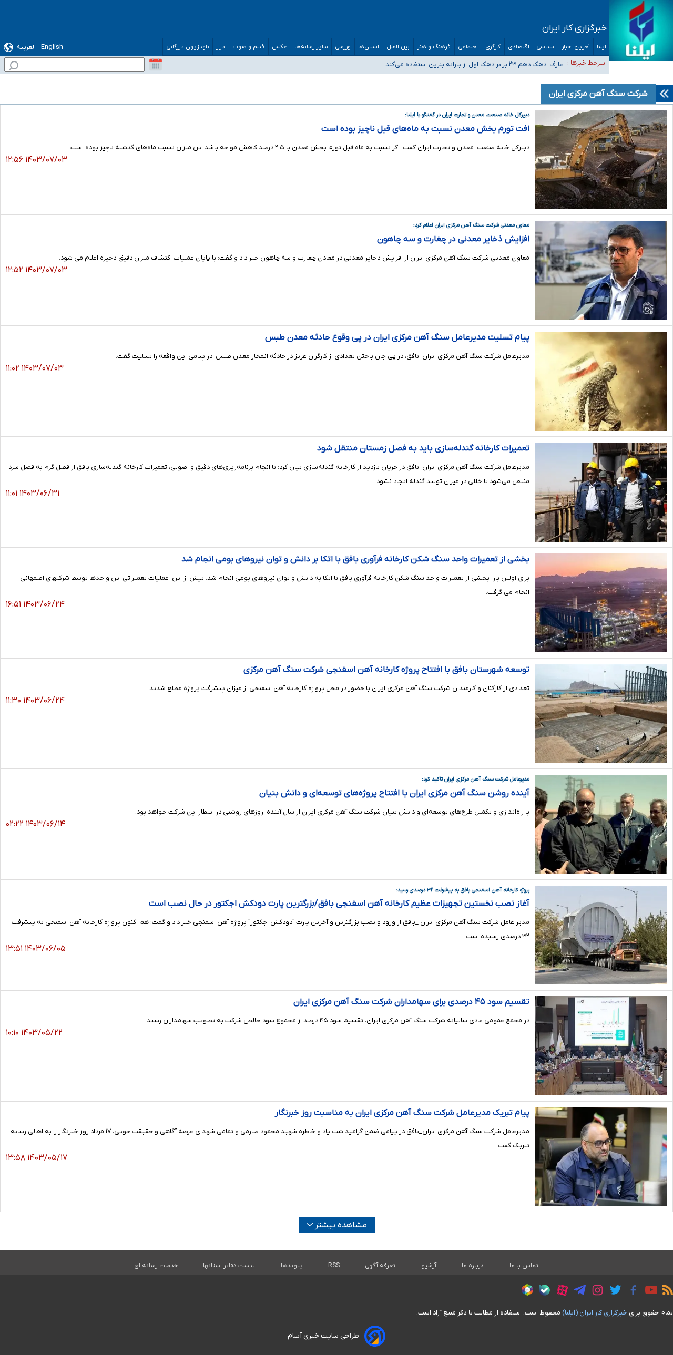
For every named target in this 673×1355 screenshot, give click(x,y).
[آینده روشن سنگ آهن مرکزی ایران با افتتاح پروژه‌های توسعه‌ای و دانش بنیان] (601, 824)
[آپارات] (559, 1291)
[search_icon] (13, 67)
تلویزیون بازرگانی (187, 47)
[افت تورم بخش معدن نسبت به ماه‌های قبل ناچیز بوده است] (601, 160)
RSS (334, 1265)
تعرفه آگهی (380, 1265)
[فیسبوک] (630, 1292)
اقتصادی (518, 47)
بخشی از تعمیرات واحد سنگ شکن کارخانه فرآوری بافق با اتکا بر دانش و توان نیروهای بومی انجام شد (355, 559)
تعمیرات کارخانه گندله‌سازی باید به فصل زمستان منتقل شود (423, 448)
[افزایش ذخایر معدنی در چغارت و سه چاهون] (601, 270)
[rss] (665, 1291)
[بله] (542, 1292)
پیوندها (292, 1265)
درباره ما (473, 1265)
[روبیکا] (525, 1291)
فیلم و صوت (248, 47)
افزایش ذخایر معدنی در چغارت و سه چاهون (453, 239)
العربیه (26, 47)
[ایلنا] (641, 30)
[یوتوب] (648, 1291)
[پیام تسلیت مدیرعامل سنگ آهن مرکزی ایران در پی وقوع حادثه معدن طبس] (601, 381)
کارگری (493, 47)
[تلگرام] (577, 1291)
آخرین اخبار (576, 47)
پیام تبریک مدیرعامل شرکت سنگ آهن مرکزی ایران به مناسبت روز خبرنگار (402, 1112)
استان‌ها (369, 47)
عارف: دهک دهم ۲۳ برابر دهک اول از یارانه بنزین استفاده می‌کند (474, 62)
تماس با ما (524, 1265)
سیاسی (545, 47)
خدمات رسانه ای (156, 1265)
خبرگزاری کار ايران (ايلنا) (594, 1312)
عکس (280, 47)
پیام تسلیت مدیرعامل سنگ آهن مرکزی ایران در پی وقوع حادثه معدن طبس (397, 337)
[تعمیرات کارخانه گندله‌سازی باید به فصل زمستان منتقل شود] (601, 492)
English (52, 47)
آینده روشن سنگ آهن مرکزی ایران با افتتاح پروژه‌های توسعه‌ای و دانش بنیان (394, 793)
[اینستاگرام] (595, 1292)
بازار (221, 47)
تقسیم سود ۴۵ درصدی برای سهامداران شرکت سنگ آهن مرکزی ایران (411, 1002)
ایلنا (601, 47)
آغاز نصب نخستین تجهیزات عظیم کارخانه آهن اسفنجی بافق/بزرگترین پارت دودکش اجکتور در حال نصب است (339, 903)
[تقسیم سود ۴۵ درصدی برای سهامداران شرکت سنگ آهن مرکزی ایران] (601, 1045)
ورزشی (343, 47)
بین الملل (398, 47)
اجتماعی (468, 47)
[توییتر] (612, 1291)
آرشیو (428, 1265)
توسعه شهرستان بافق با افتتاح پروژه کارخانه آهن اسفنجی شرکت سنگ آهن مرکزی (386, 669)
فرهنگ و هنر (434, 47)
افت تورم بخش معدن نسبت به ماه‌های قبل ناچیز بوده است (425, 129)
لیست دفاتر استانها (229, 1265)
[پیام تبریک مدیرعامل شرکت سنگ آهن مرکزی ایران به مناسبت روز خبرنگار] (601, 1156)
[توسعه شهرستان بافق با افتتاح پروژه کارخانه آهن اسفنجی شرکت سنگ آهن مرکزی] (601, 713)
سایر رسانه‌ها (311, 47)
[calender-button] (156, 64)
